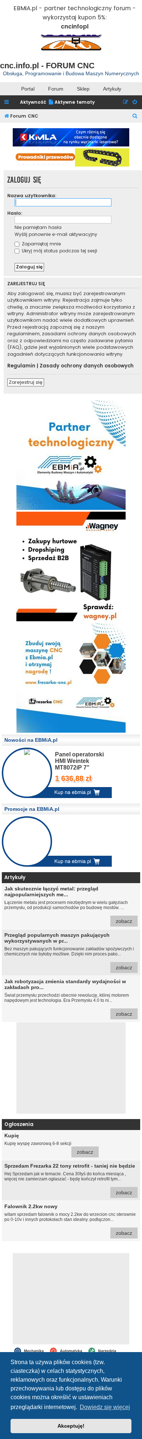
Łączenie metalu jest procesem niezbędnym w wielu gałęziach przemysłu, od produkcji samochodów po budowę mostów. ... (68, 905)
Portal (28, 89)
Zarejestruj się (26, 382)
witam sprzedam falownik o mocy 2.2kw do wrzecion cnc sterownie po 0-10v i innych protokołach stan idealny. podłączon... (70, 1219)
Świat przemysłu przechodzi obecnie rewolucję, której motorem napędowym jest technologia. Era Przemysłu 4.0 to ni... (68, 997)
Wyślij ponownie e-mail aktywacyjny (56, 234)
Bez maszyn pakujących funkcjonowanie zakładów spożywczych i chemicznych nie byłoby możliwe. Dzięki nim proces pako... (69, 951)
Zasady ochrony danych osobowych (87, 366)
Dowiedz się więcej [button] (105, 1407)
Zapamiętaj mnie (40, 244)
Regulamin (21, 366)
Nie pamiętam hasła (38, 227)
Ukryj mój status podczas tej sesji (58, 251)
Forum (55, 89)
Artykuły (112, 89)
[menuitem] (71, 102)
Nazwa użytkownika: (31, 195)
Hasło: (15, 213)
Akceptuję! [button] (71, 1426)
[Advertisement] (71, 1068)
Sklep (83, 89)
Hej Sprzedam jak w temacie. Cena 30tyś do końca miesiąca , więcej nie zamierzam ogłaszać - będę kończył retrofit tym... (69, 1179)
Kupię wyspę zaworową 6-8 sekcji (48, 1144)
